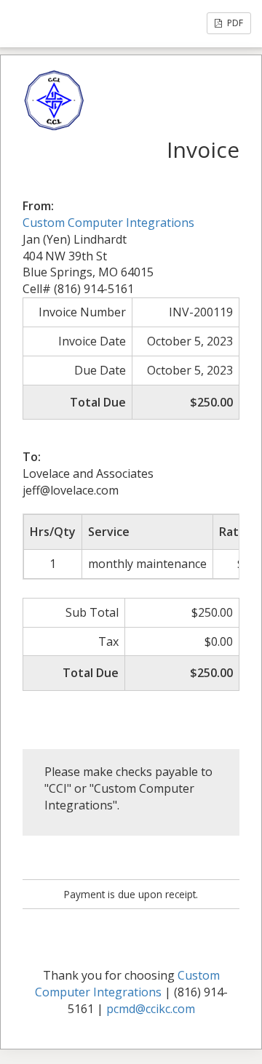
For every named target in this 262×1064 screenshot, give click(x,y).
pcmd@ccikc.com (150, 1009)
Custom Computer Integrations (108, 223)
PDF (234, 23)
